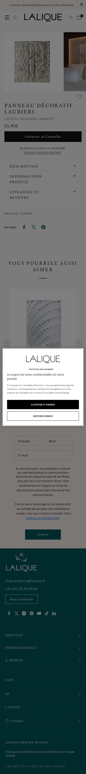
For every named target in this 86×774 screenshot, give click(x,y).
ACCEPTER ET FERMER (43, 404)
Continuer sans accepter (41, 368)
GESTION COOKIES (43, 416)
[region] (43, 387)
